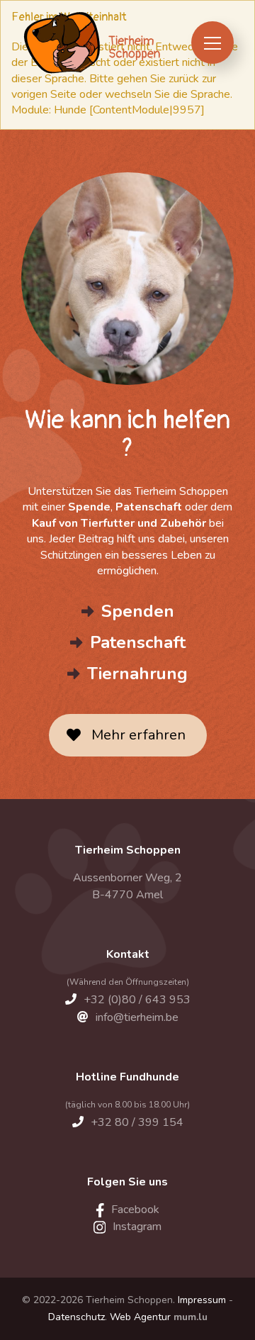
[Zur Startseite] (91, 42)
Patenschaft (138, 642)
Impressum (202, 1300)
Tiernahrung (137, 673)
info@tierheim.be (137, 1017)
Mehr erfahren (138, 734)
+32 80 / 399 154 (137, 1122)
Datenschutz (76, 1317)
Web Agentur (140, 1317)
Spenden (137, 611)
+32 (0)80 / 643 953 (137, 999)
